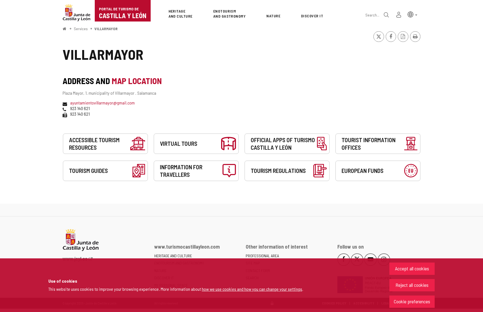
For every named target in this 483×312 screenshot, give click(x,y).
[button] (412, 14)
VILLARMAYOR (106, 28)
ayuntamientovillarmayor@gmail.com (102, 102)
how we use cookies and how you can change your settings (252, 289)
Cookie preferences (412, 301)
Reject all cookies (412, 285)
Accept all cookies (412, 268)
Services (81, 28)
